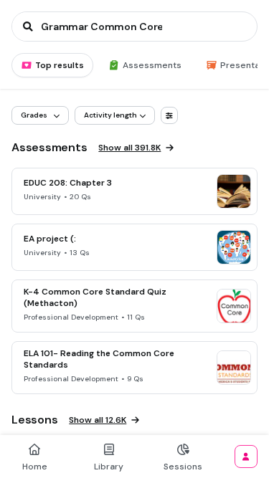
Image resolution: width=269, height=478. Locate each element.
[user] (246, 456)
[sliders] (169, 115)
